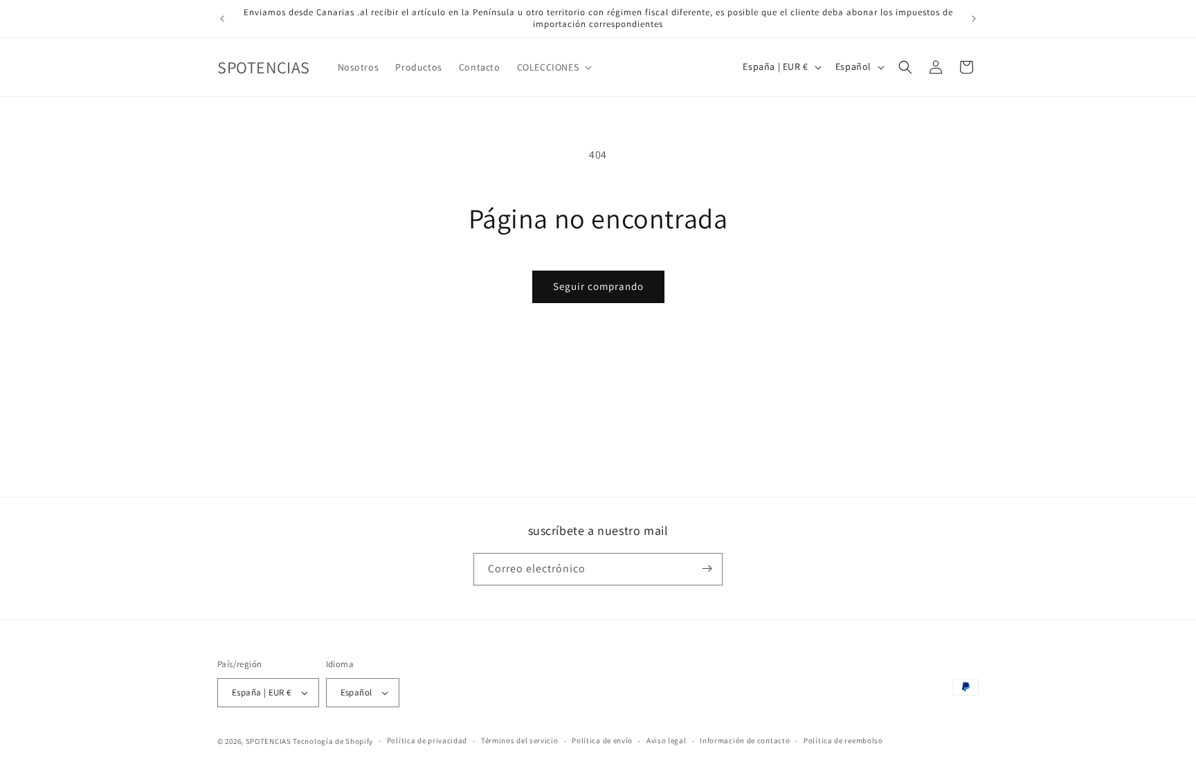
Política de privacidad (427, 740)
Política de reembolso (843, 740)
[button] (553, 67)
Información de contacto (745, 740)
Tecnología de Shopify (333, 741)
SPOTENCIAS (268, 741)
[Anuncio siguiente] (974, 19)
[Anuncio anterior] (222, 19)
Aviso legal (666, 740)
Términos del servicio (520, 740)
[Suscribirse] (706, 568)
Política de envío (602, 740)
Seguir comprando (598, 286)
